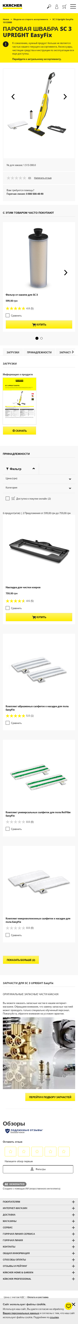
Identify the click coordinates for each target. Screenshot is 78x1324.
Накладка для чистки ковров (23, 587)
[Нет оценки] (17, 178)
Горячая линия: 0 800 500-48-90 (25, 193)
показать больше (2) (21, 960)
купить (41, 324)
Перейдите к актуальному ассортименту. (37, 59)
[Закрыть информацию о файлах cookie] (73, 1304)
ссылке (54, 1317)
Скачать (21, 430)
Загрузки (13, 352)
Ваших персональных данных (21, 1313)
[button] (13, 96)
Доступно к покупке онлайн (33, 498)
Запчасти (66, 352)
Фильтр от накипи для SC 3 (22, 294)
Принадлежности (39, 352)
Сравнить (16, 315)
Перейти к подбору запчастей (50, 1097)
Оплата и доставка (37, 1297)
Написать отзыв (42, 178)
